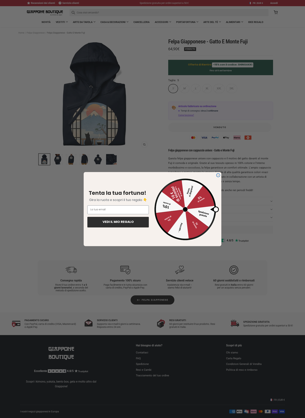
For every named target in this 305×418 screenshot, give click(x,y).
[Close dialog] (218, 175)
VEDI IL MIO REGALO (118, 222)
